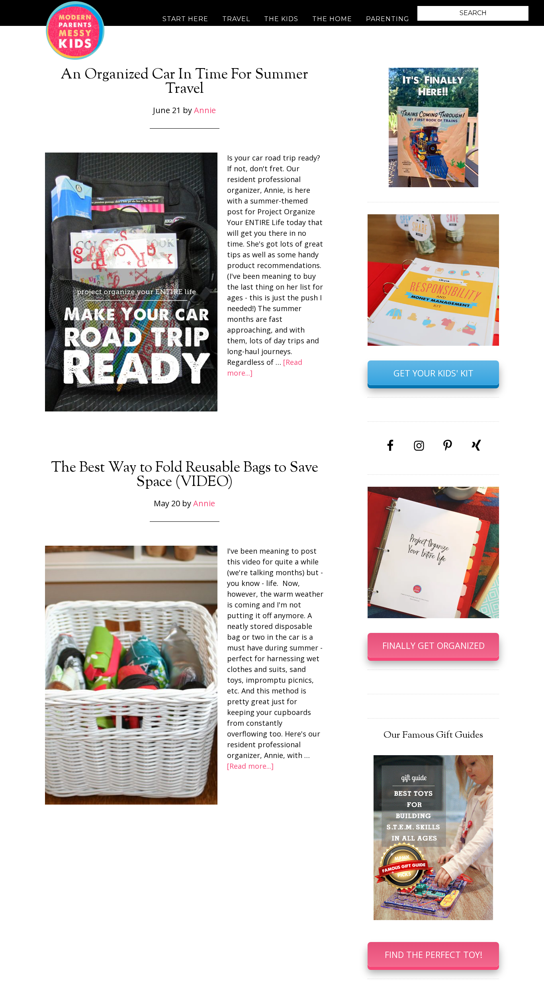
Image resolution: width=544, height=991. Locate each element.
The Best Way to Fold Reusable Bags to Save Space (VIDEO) (184, 475)
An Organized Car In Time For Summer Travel (184, 82)
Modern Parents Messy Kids (75, 30)
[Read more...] (250, 766)
